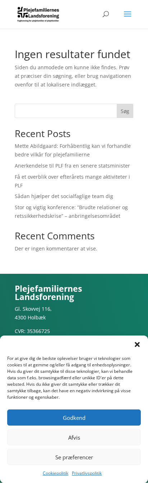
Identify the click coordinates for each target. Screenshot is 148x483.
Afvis (74, 437)
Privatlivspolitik (87, 473)
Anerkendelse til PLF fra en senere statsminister (72, 165)
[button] (137, 344)
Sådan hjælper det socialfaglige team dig (64, 196)
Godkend (74, 417)
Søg (125, 111)
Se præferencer (74, 457)
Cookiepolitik (55, 473)
